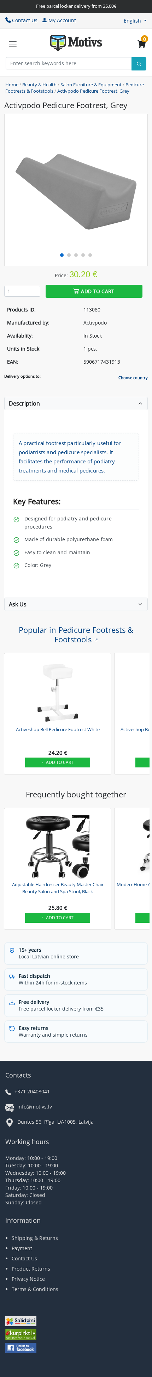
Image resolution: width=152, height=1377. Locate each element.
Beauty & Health (39, 84)
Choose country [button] (133, 377)
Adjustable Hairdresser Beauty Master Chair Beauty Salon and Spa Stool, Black (58, 888)
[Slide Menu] (13, 44)
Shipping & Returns (35, 1238)
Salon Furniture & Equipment (91, 84)
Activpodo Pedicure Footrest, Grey (93, 91)
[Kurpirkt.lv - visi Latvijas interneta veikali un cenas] (20, 1335)
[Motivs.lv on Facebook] (20, 1348)
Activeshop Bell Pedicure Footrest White (58, 729)
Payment (22, 1248)
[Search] (138, 63)
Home (11, 84)
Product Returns (31, 1268)
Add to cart (97, 291)
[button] (135, 20)
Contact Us (24, 20)
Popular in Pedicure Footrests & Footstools (76, 634)
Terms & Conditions (35, 1289)
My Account (62, 20)
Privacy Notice (28, 1279)
